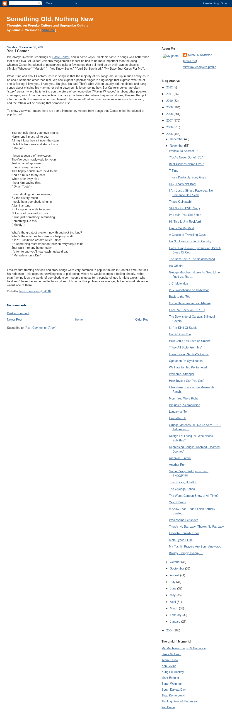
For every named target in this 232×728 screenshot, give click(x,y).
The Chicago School (182, 489)
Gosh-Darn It (177, 418)
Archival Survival (180, 458)
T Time (173, 170)
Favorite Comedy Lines (184, 533)
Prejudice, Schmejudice (184, 405)
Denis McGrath (171, 654)
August (175, 575)
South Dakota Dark (174, 689)
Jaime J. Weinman (200, 55)
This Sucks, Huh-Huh (183, 482)
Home (79, 319)
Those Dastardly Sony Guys (187, 177)
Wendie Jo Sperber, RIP (185, 151)
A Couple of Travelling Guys (187, 234)
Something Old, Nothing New (50, 18)
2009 (170, 107)
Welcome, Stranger (181, 374)
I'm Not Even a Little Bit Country (190, 241)
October (175, 562)
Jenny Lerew (170, 660)
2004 (170, 630)
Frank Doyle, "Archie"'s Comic (189, 354)
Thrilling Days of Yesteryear (180, 701)
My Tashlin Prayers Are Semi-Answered (195, 546)
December (177, 139)
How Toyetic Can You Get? (186, 380)
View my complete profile (199, 67)
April (173, 602)
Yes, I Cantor (177, 502)
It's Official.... (178, 266)
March (174, 608)
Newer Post (14, 319)
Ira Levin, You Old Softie (185, 215)
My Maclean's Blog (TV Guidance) (184, 648)
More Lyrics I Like (181, 540)
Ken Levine (169, 666)
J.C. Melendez (178, 283)
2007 (170, 120)
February (176, 615)
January (175, 621)
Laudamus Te (178, 411)
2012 (170, 87)
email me (48, 30)
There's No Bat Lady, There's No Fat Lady (196, 526)
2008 (170, 114)
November (177, 145)
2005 (170, 134)
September (177, 568)
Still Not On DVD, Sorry (184, 208)
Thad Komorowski (173, 695)
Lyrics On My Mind (181, 228)
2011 (170, 94)
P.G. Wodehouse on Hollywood (189, 290)
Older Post (142, 319)
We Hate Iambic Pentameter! (188, 367)
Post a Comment (18, 313)
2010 (170, 100)
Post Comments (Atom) (40, 327)
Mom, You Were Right (183, 398)
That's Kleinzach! (180, 201)
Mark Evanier (170, 677)
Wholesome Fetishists (183, 520)
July (173, 582)
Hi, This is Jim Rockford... (186, 221)
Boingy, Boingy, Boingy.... (186, 553)
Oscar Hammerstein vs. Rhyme (189, 303)
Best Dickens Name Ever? (186, 164)
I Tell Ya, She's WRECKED (187, 310)
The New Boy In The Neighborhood (192, 259)
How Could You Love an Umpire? (190, 341)
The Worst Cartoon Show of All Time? (193, 495)
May (173, 595)
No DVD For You (180, 334)
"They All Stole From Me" (185, 347)
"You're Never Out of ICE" (186, 157)
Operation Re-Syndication (186, 361)
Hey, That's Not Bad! (182, 184)
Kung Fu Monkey (173, 672)
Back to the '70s (179, 296)
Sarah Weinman (172, 683)
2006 (170, 127)
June (173, 588)
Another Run (177, 464)
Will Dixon (168, 707)
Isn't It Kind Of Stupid (183, 327)
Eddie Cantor (60, 57)
